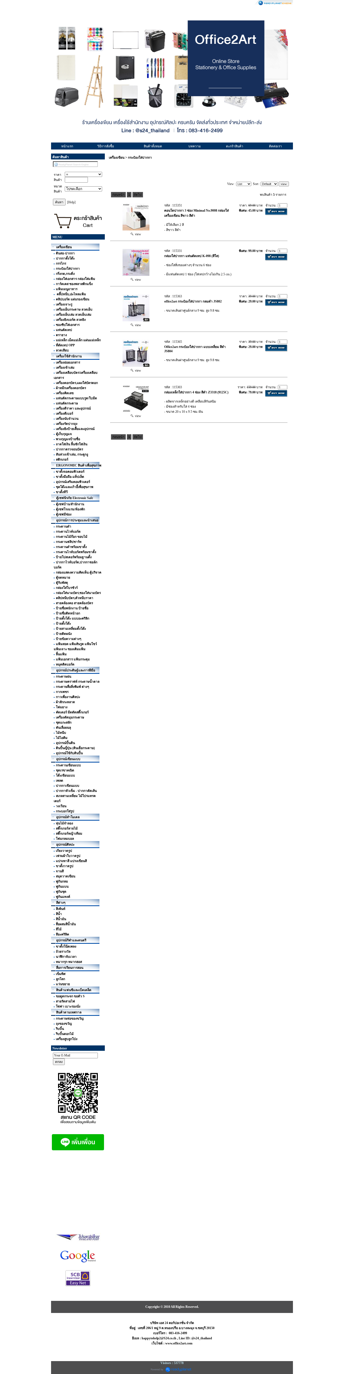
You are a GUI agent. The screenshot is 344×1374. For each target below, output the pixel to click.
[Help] (71, 202)
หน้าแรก (67, 146)
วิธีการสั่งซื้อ (105, 146)
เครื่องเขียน (116, 157)
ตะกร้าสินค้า (234, 146)
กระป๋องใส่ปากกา (140, 157)
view (137, 234)
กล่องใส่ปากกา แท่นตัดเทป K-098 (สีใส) (191, 256)
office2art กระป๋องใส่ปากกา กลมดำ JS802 (193, 301)
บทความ (194, 146)
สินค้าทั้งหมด (153, 146)
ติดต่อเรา (275, 146)
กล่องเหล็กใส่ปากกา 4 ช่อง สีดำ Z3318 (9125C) (196, 392)
